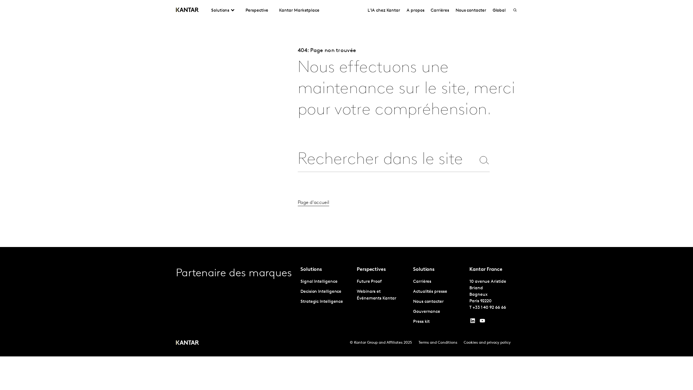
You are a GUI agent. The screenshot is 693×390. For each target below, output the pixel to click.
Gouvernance (426, 312)
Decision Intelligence (320, 292)
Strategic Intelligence (321, 302)
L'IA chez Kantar (384, 10)
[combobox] (387, 160)
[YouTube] (472, 322)
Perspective (257, 10)
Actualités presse (430, 292)
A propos (415, 10)
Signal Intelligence (318, 282)
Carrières (440, 10)
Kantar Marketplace (299, 10)
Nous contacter (471, 10)
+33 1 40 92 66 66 (489, 308)
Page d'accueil (313, 202)
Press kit (421, 322)
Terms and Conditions (438, 343)
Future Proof (369, 282)
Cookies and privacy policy (487, 343)
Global (499, 10)
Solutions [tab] (220, 10)
